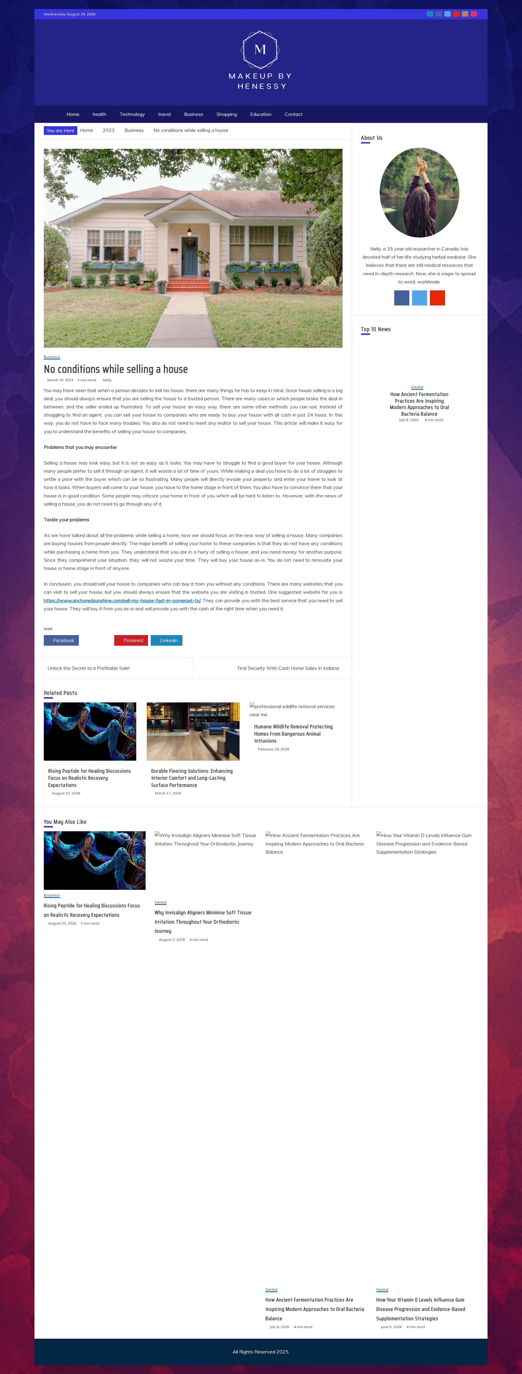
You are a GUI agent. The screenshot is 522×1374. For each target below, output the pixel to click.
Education (261, 114)
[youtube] (437, 297)
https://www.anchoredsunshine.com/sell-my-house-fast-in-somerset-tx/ (122, 600)
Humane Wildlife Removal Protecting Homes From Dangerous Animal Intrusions (293, 733)
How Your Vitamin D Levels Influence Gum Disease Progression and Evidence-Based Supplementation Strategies (427, 404)
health (99, 114)
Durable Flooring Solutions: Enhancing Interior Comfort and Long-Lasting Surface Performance (192, 778)
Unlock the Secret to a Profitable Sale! (88, 668)
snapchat (465, 14)
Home (72, 114)
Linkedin (168, 640)
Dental (424, 384)
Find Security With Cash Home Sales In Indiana (288, 668)
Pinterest (132, 640)
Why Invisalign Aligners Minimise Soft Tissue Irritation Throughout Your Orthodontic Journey (203, 921)
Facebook (63, 640)
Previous (370, 403)
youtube (456, 14)
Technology (132, 114)
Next (468, 403)
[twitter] (419, 297)
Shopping (227, 114)
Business (193, 114)
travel (164, 114)
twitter (447, 14)
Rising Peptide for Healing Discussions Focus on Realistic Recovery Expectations (89, 778)
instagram (474, 14)
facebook (439, 14)
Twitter (98, 640)
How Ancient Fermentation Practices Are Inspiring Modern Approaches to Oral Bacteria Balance (315, 1309)
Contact (293, 114)
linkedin (430, 14)
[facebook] (401, 297)
